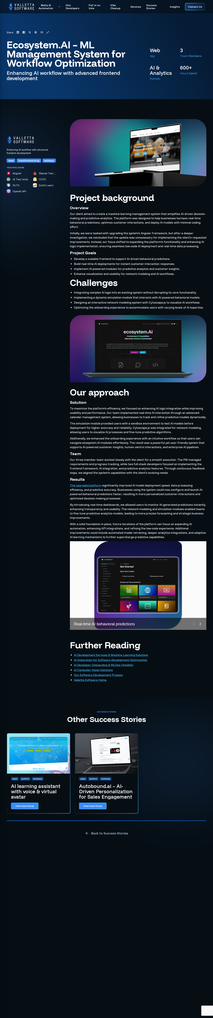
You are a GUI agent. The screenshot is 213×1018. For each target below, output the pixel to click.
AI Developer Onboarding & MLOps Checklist (103, 665)
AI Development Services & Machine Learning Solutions (111, 655)
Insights (175, 6)
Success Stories (151, 7)
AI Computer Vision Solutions (93, 670)
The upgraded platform (86, 485)
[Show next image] (200, 624)
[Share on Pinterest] (35, 32)
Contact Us (195, 6)
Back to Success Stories (109, 833)
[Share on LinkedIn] (17, 32)
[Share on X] (29, 32)
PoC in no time (94, 7)
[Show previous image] (193, 624)
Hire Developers (72, 7)
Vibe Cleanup (115, 7)
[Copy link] (47, 32)
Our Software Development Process (98, 675)
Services (135, 6)
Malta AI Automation (46, 7)
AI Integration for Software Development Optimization (110, 660)
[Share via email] (41, 32)
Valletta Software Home (90, 680)
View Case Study (24, 805)
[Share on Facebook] (23, 32)
